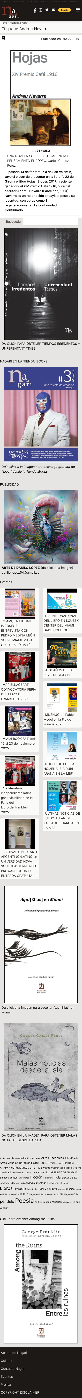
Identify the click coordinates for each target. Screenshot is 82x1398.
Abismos (5, 1158)
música (70, 1188)
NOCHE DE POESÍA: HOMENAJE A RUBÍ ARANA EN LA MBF (59, 768)
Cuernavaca (57, 1168)
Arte (38, 1158)
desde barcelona (72, 1167)
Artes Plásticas (73, 1158)
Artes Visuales (9, 1162)
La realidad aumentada (33, 1182)
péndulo (7, 1201)
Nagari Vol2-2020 (19, 1194)
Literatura (20, 1188)
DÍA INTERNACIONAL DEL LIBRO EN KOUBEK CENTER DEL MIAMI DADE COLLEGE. (61, 623)
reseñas (57, 1201)
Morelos (61, 1189)
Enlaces (4, 1177)
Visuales (66, 1202)
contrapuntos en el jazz (26, 1167)
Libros (6, 1188)
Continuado (14, 210)
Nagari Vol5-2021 (55, 1194)
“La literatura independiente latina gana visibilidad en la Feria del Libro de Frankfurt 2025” (17, 800)
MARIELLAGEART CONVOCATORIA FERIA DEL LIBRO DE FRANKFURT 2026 (18, 692)
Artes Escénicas (52, 1158)
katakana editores (9, 1183)
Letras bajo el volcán (58, 1183)
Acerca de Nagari (14, 1353)
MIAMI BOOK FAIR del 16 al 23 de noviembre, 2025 (18, 743)
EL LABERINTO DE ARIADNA (61, 1172)
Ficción (36, 1177)
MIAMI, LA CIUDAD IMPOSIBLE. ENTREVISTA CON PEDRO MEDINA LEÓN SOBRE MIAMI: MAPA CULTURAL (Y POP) (18, 633)
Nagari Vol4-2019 (37, 1194)
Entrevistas (24, 1177)
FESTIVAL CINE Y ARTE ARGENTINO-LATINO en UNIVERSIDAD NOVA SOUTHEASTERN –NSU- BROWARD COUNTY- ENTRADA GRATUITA (19, 864)
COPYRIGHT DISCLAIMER (20, 1392)
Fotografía (48, 1177)
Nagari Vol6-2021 (72, 1194)
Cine (36, 1163)
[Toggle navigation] (77, 9)
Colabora (7, 1361)
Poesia (24, 1200)
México (44, 1188)
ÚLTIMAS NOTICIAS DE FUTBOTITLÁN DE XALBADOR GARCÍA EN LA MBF (62, 820)
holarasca (62, 1177)
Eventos (7, 1377)
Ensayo (14, 1177)
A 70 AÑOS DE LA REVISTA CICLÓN (58, 672)
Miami (53, 1188)
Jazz (73, 1177)
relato (38, 1201)
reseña (47, 1202)
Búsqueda (13, 221)
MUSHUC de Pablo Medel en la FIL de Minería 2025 (59, 719)
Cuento (46, 1168)
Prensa (6, 1384)
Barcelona (25, 1162)
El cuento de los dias (33, 1172)
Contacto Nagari (13, 1369)
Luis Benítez (33, 1189)
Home (4, 22)
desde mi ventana (10, 1172)
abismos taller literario (23, 1158)
